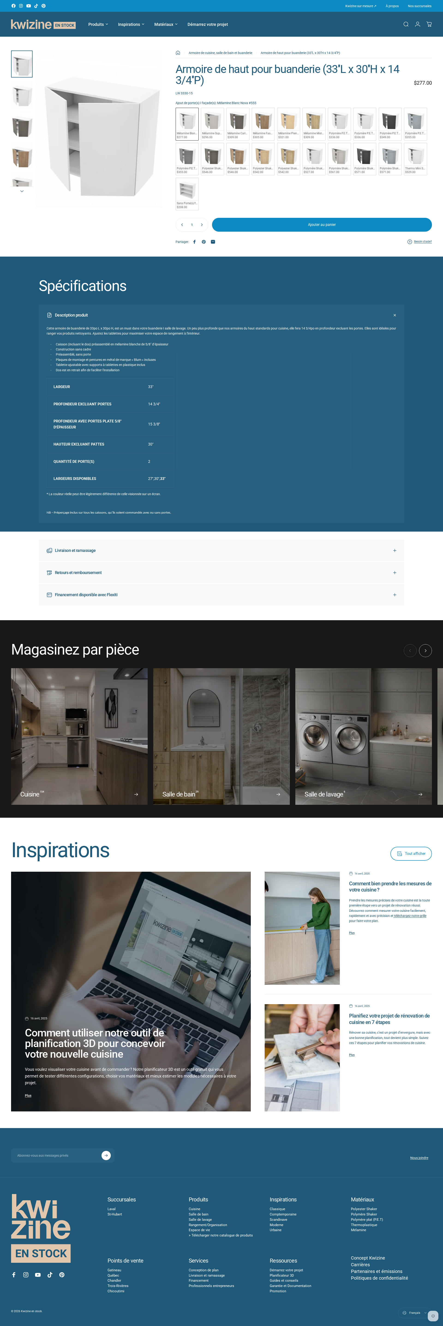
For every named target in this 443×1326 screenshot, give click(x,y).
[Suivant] (149, 140)
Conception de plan (204, 1270)
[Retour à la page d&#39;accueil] (178, 53)
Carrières (360, 1264)
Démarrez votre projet (286, 1270)
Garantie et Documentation (290, 1286)
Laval (112, 1209)
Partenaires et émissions (376, 1271)
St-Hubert (115, 1214)
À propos (392, 6)
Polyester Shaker (364, 1209)
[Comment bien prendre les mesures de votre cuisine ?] (302, 928)
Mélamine (358, 1230)
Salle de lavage (200, 1220)
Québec (113, 1275)
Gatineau (114, 1270)
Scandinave (278, 1220)
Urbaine (275, 1230)
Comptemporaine (283, 1214)
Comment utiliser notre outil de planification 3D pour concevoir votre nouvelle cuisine (95, 1043)
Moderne (276, 1225)
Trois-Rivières (118, 1286)
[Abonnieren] (106, 1155)
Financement (199, 1280)
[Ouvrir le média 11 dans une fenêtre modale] (99, 129)
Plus (28, 1095)
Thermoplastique (364, 1225)
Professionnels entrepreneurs (211, 1286)
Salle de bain (198, 1214)
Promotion (278, 1291)
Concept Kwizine (368, 1258)
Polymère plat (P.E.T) (367, 1220)
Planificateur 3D (282, 1275)
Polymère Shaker (364, 1214)
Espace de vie (199, 1230)
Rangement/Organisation (208, 1225)
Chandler (114, 1280)
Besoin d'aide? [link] (423, 241)
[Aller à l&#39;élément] (22, 64)
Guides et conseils (284, 1280)
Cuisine (194, 1209)
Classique (277, 1209)
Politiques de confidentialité (379, 1278)
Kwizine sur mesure (361, 6)
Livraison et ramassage (207, 1275)
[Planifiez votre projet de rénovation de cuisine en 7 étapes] (302, 1058)
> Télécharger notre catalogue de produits (221, 1235)
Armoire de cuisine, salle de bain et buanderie (220, 53)
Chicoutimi (116, 1291)
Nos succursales (419, 6)
